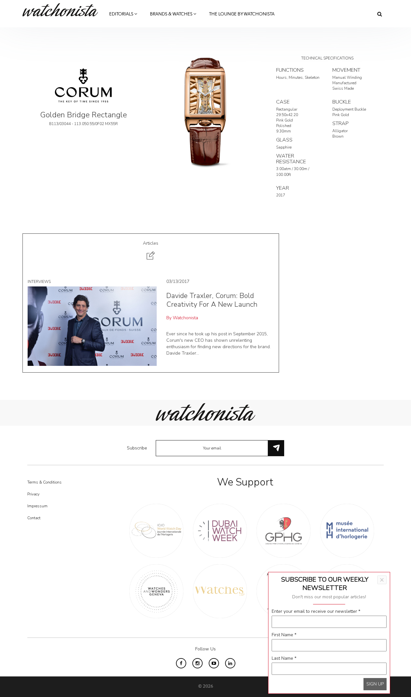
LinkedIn (230, 663)
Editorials (121, 14)
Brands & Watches (171, 14)
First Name (284, 635)
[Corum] (83, 86)
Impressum (37, 506)
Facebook (181, 663)
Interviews (39, 281)
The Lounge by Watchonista (242, 14)
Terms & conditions (44, 482)
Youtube (214, 663)
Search (380, 13)
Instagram (197, 663)
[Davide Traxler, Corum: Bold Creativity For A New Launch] (92, 326)
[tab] (151, 251)
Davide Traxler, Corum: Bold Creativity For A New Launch (212, 300)
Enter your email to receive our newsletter (316, 611)
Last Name (284, 658)
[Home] (62, 9)
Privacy (33, 494)
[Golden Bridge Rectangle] (205, 111)
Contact (33, 517)
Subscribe (137, 448)
